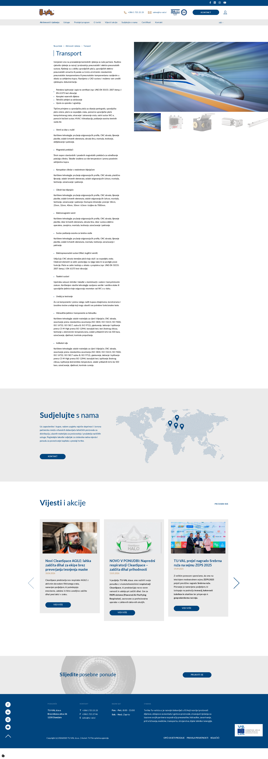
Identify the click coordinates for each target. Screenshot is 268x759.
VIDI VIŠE (58, 605)
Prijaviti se (197, 675)
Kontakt (53, 457)
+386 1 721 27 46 (90, 714)
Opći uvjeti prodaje (174, 738)
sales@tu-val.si (88, 718)
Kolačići (214, 738)
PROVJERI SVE (221, 504)
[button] (235, 579)
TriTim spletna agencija (98, 738)
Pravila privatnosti (197, 738)
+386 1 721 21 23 (90, 710)
